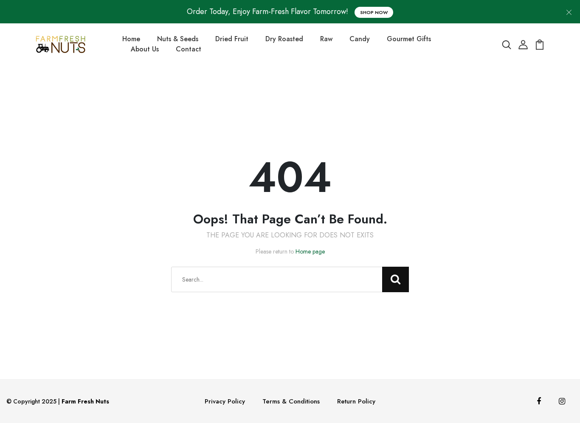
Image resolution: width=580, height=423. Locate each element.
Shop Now (374, 12)
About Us (145, 49)
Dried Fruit (231, 39)
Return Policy (356, 401)
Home (131, 39)
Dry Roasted (284, 39)
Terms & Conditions (291, 401)
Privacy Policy (225, 401)
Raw (326, 39)
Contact (188, 49)
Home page (310, 251)
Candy (359, 39)
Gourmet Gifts (409, 39)
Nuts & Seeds (177, 39)
